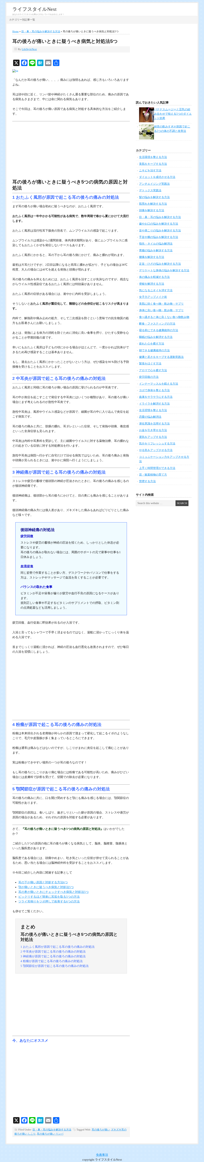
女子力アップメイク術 (153, 296)
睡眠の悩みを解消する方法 (156, 337)
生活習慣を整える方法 (153, 410)
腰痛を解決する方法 (151, 257)
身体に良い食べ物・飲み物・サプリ (161, 310)
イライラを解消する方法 (154, 403)
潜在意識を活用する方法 (154, 423)
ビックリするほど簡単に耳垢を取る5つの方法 (49, 896)
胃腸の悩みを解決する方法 (156, 250)
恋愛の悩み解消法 (150, 416)
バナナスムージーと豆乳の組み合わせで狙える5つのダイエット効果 (173, 114)
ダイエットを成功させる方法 (157, 177)
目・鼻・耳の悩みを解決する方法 (51, 1129)
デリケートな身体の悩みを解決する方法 (164, 270)
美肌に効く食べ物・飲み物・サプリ (161, 303)
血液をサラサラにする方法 (156, 396)
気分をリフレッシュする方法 (157, 443)
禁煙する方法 (147, 481)
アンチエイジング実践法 (154, 183)
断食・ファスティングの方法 (157, 323)
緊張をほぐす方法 (150, 363)
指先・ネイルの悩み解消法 (156, 243)
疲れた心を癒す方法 (151, 343)
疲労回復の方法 (149, 376)
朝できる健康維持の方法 (154, 350)
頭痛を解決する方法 (151, 210)
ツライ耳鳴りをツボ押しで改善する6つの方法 (49, 901)
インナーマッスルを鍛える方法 (158, 383)
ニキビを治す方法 (150, 170)
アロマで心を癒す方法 (153, 370)
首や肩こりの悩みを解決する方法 (160, 230)
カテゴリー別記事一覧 (22, 19)
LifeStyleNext (29, 49)
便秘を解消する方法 (151, 283)
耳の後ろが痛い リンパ (50, 1133)
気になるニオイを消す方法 (156, 290)
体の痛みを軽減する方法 (154, 276)
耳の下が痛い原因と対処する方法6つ (43, 882)
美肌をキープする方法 (153, 163)
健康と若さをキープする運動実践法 (161, 356)
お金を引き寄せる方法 (153, 430)
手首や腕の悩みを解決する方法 (158, 237)
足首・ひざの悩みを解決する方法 (160, 263)
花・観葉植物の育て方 (153, 474)
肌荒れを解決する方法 (153, 203)
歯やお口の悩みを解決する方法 (158, 223)
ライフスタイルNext (34, 9)
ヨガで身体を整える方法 (154, 390)
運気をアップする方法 (153, 436)
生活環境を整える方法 (153, 157)
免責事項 (102, 1154)
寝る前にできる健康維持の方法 (158, 330)
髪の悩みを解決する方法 (154, 197)
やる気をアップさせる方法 (156, 450)
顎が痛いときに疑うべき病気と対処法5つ (46, 887)
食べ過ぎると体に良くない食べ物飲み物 (164, 317)
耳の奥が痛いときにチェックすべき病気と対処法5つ (53, 891)
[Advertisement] (71, 151)
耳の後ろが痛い (101, 1129)
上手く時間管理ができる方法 (157, 468)
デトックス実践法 (150, 190)
